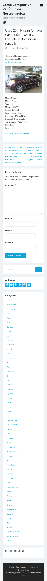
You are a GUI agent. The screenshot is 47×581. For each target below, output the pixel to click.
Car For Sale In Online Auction (18, 133)
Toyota (9, 527)
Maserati (10, 438)
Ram (9, 483)
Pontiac (10, 474)
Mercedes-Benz (13, 452)
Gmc (9, 380)
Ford (9, 367)
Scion (9, 501)
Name (8, 219)
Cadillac (10, 340)
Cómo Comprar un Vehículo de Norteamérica (17, 9)
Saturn (9, 496)
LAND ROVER (12, 425)
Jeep (9, 411)
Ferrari (9, 358)
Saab (9, 492)
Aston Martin (12, 309)
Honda (9, 385)
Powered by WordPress (15, 573)
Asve (9, 313)
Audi (9, 318)
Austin (9, 322)
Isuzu (9, 403)
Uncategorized (13, 532)
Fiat (8, 362)
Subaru (10, 514)
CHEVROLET (11, 345)
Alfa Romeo (11, 305)
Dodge (10, 354)
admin (21, 48)
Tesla (9, 523)
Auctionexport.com (13, 62)
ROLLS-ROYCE (12, 487)
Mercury (10, 456)
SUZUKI (10, 518)
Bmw (9, 331)
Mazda (9, 443)
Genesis (10, 371)
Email (8, 231)
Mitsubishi (11, 465)
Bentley (10, 327)
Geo (8, 376)
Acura (9, 300)
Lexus (9, 429)
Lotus (9, 434)
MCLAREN (11, 447)
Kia (8, 416)
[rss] (4, 22)
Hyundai (10, 394)
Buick (9, 336)
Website (9, 242)
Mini (8, 460)
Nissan (9, 469)
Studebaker (11, 509)
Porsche (10, 478)
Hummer (10, 389)
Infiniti (9, 398)
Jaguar (9, 407)
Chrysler (10, 349)
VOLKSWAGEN (13, 536)
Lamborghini (12, 420)
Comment (10, 185)
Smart (9, 505)
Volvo (9, 541)
